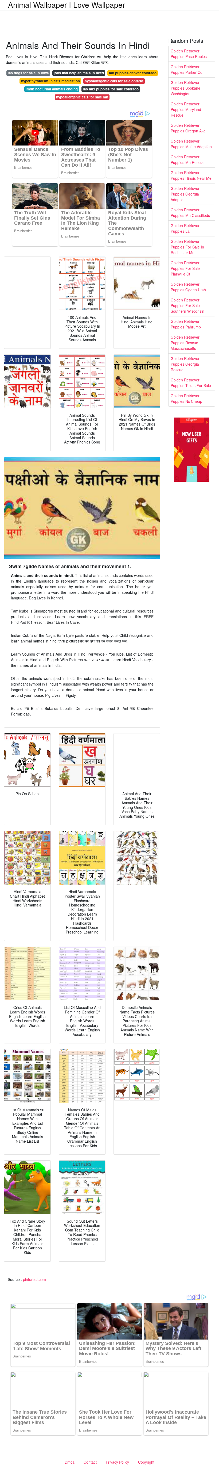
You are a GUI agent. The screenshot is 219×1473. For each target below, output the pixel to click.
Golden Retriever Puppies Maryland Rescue (186, 109)
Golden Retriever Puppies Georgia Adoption (185, 194)
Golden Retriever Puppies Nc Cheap (186, 398)
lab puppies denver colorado (133, 72)
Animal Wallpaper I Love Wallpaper (66, 4)
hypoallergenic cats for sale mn (82, 97)
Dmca (70, 1462)
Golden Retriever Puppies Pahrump (186, 324)
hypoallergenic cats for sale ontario (114, 80)
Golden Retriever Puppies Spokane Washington (185, 88)
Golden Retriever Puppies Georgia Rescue (185, 364)
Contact (90, 1462)
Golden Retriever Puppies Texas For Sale (191, 382)
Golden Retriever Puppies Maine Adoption (191, 143)
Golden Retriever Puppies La (185, 228)
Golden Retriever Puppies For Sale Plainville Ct (185, 268)
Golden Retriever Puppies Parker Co (186, 69)
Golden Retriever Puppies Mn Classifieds (190, 212)
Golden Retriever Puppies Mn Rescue (188, 159)
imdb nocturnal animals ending (52, 88)
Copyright (146, 1462)
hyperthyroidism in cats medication (50, 80)
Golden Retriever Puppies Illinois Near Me (191, 175)
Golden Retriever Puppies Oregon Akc (188, 128)
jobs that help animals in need (79, 72)
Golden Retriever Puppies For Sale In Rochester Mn (187, 247)
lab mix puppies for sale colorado (111, 88)
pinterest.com (34, 1279)
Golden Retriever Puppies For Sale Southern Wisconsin (187, 305)
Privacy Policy (117, 1462)
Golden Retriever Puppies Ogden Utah (188, 286)
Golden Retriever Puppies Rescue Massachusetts (185, 342)
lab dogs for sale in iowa (28, 72)
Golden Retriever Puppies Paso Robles (189, 53)
